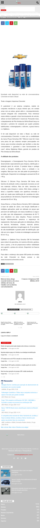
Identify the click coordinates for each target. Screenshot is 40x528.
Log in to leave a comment (9, 335)
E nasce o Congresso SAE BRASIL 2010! (30, 280)
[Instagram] (18, 458)
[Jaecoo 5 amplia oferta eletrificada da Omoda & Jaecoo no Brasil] (5, 482)
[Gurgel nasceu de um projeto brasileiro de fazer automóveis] (33, 316)
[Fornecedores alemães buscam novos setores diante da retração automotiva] (5, 491)
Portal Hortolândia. (26, 449)
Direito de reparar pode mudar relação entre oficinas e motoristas (18, 346)
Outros (3, 10)
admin (4, 17)
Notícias (3, 507)
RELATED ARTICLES (13, 309)
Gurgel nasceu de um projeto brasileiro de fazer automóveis (32, 323)
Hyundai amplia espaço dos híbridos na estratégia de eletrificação (18, 352)
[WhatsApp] (15, 23)
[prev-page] (19, 328)
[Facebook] (3, 23)
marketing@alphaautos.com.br (24, 454)
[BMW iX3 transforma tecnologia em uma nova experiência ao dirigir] (20, 316)
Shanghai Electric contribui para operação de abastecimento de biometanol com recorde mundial (19, 386)
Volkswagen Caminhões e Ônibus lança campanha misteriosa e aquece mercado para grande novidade (19, 394)
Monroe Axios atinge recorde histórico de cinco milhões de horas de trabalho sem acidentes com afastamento (10, 283)
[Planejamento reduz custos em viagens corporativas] (5, 473)
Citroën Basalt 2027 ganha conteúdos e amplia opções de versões (18, 365)
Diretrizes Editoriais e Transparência (20, 450)
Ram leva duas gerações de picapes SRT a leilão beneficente (17, 371)
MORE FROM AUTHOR (26, 309)
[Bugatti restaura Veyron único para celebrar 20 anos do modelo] (7, 316)
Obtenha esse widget (22, 427)
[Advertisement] (20, 9)
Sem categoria (9, 264)
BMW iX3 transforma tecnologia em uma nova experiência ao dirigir (19, 323)
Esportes (3, 521)
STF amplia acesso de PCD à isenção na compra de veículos (17, 358)
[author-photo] (20, 295)
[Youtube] (25, 458)
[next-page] (21, 328)
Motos (3, 515)
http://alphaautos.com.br (20, 304)
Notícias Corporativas (7, 513)
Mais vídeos (12, 427)
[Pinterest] (11, 23)
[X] (7, 23)
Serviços (3, 518)
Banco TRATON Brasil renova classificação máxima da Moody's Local (19, 409)
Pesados (3, 510)
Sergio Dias (4, 348)
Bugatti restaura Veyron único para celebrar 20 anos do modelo (7, 323)
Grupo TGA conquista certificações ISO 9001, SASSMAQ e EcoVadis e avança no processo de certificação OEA (18, 401)
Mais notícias (4, 427)
